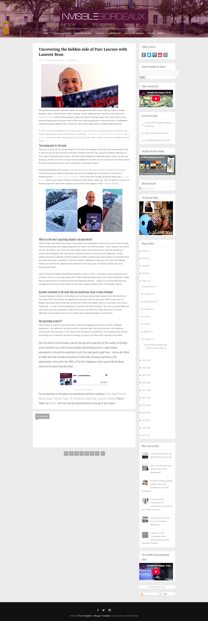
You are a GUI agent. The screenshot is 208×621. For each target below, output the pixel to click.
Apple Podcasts (119, 394)
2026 (144, 251)
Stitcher (52, 403)
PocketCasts (79, 398)
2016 (144, 398)
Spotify (42, 398)
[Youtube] (160, 55)
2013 (144, 420)
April (146, 324)
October (148, 294)
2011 (144, 435)
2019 (144, 375)
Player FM (67, 398)
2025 (144, 258)
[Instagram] (155, 55)
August (147, 309)
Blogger (162, 587)
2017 (144, 390)
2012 (144, 428)
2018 (144, 383)
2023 (144, 273)
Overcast (102, 398)
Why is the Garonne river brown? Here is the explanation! (160, 469)
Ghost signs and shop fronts (157, 133)
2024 (144, 266)
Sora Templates (85, 616)
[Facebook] (144, 55)
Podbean (111, 398)
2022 (144, 281)
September (149, 301)
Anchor (107, 394)
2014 (144, 413)
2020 (144, 368)
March (147, 332)
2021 (144, 360)
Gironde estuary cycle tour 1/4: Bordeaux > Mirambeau (159, 521)
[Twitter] (149, 55)
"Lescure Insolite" (46, 117)
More (160, 33)
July (146, 316)
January (148, 339)
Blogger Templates (102, 616)
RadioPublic (91, 398)
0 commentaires (71, 60)
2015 (144, 405)
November (149, 286)
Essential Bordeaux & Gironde (157, 140)
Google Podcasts (54, 398)
